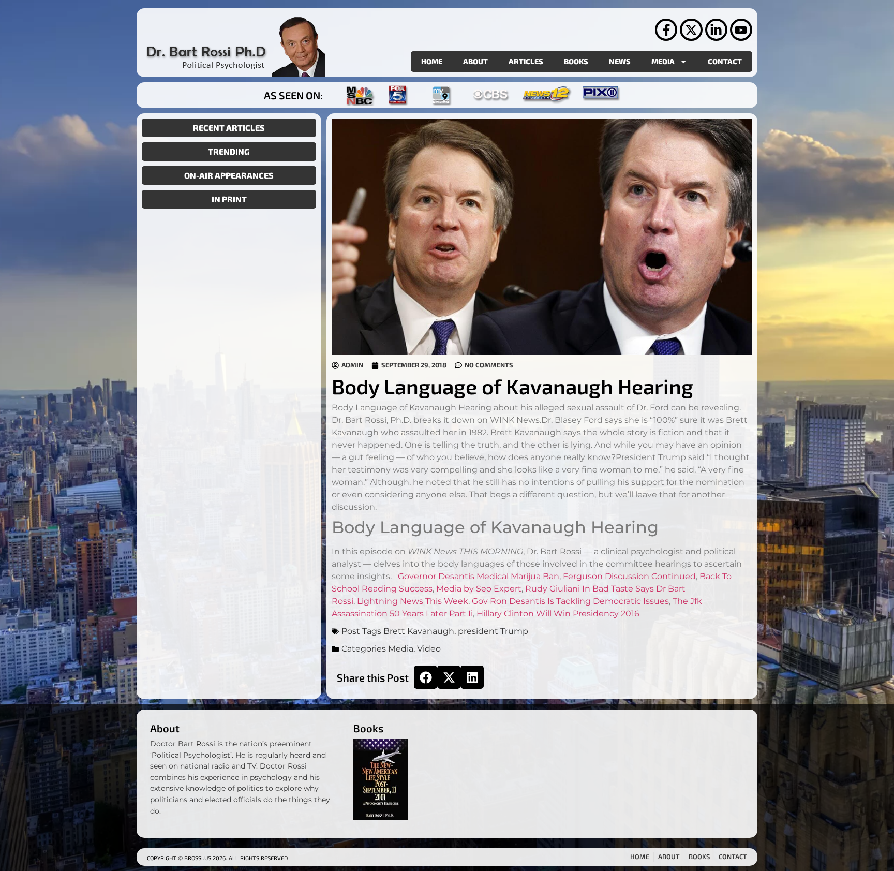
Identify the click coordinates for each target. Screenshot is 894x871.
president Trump (493, 631)
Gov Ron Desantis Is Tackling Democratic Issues (570, 601)
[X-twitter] (691, 30)
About (475, 61)
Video (429, 649)
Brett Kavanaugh (418, 631)
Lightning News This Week (412, 601)
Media (663, 61)
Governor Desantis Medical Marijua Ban (478, 576)
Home (431, 61)
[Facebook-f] (666, 30)
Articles (526, 61)
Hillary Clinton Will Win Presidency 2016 (557, 613)
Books (576, 61)
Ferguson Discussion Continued (629, 576)
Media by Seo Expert (479, 589)
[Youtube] (741, 30)
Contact (725, 61)
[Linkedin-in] (716, 30)
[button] (425, 677)
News (620, 61)
